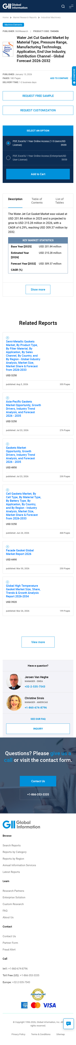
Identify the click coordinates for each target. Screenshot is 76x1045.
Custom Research (13, 904)
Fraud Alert (9, 949)
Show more (38, 289)
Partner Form (10, 942)
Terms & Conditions (41, 1034)
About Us (8, 917)
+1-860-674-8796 (36, 707)
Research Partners (13, 890)
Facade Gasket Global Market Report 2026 (20, 552)
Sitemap (60, 1034)
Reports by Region (13, 858)
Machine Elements (13, 25)
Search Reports (12, 845)
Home (6, 17)
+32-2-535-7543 (35, 686)
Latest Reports (11, 872)
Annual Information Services (19, 865)
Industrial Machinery (51, 17)
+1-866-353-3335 (38, 794)
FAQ (5, 910)
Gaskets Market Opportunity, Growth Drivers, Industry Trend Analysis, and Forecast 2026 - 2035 (20, 455)
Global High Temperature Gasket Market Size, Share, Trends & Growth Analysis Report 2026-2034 (23, 591)
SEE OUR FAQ (38, 719)
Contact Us (38, 781)
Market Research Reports (25, 17)
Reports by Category (15, 852)
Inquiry (38, 728)
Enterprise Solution (14, 897)
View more (38, 642)
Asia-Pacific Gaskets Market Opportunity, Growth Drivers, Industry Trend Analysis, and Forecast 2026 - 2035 (23, 409)
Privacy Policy (18, 1034)
